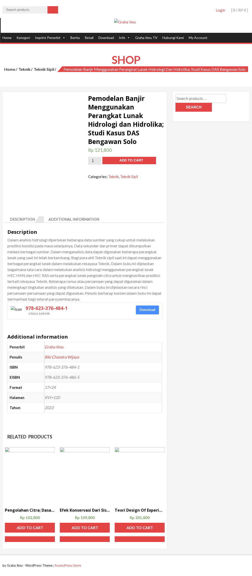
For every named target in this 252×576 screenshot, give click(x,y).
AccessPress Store (68, 565)
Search (194, 107)
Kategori (23, 38)
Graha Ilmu (54, 346)
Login (220, 10)
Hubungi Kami (173, 38)
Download (106, 38)
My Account (198, 38)
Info (122, 38)
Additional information (73, 219)
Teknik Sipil (44, 69)
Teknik (24, 69)
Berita (75, 38)
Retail (89, 38)
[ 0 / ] (239, 10)
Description (22, 219)
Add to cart (131, 160)
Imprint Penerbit (48, 38)
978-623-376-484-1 (47, 308)
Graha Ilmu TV (146, 38)
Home (7, 38)
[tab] (24, 219)
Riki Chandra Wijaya (62, 357)
